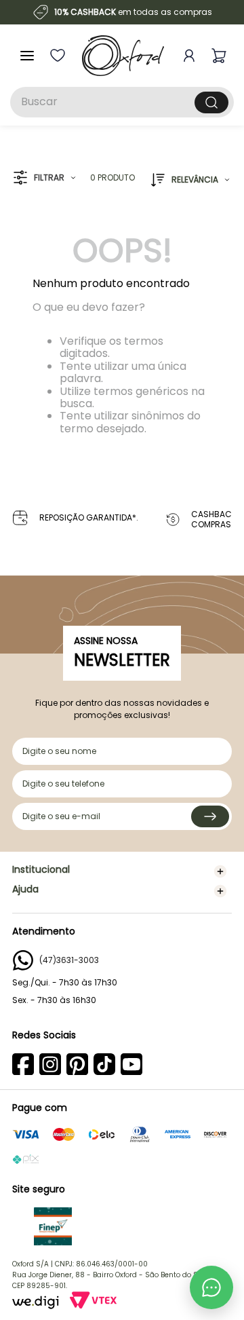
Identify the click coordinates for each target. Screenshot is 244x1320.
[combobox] (122, 102)
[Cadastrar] (210, 816)
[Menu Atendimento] (211, 1287)
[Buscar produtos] (211, 102)
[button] (44, 178)
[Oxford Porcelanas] (123, 55)
